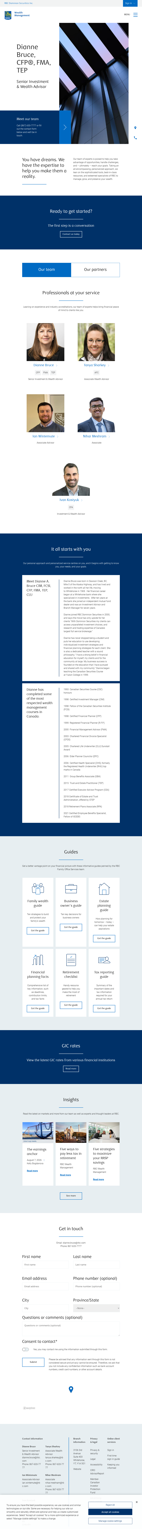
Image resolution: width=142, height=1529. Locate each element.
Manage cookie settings (110, 1521)
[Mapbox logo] (29, 1408)
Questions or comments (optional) (52, 1318)
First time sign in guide (113, 1457)
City (25, 1301)
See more (71, 1196)
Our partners (95, 270)
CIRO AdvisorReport (96, 1472)
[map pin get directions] (71, 1389)
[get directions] (71, 1389)
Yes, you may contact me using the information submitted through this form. (70, 1349)
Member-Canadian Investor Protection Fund (95, 1486)
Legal (93, 1459)
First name (31, 1257)
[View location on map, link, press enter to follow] (71, 1393)
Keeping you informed (113, 1466)
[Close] (137, 1502)
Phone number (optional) (95, 1279)
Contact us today (71, 234)
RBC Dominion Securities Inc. (18, 3)
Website (77, 1469)
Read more (71, 1069)
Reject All (110, 1505)
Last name (82, 1257)
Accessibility (96, 1464)
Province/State (86, 1301)
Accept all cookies (110, 1512)
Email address (34, 1279)
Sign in (110, 1450)
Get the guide (38, 931)
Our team (46, 270)
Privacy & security (94, 1452)
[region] (71, 1393)
